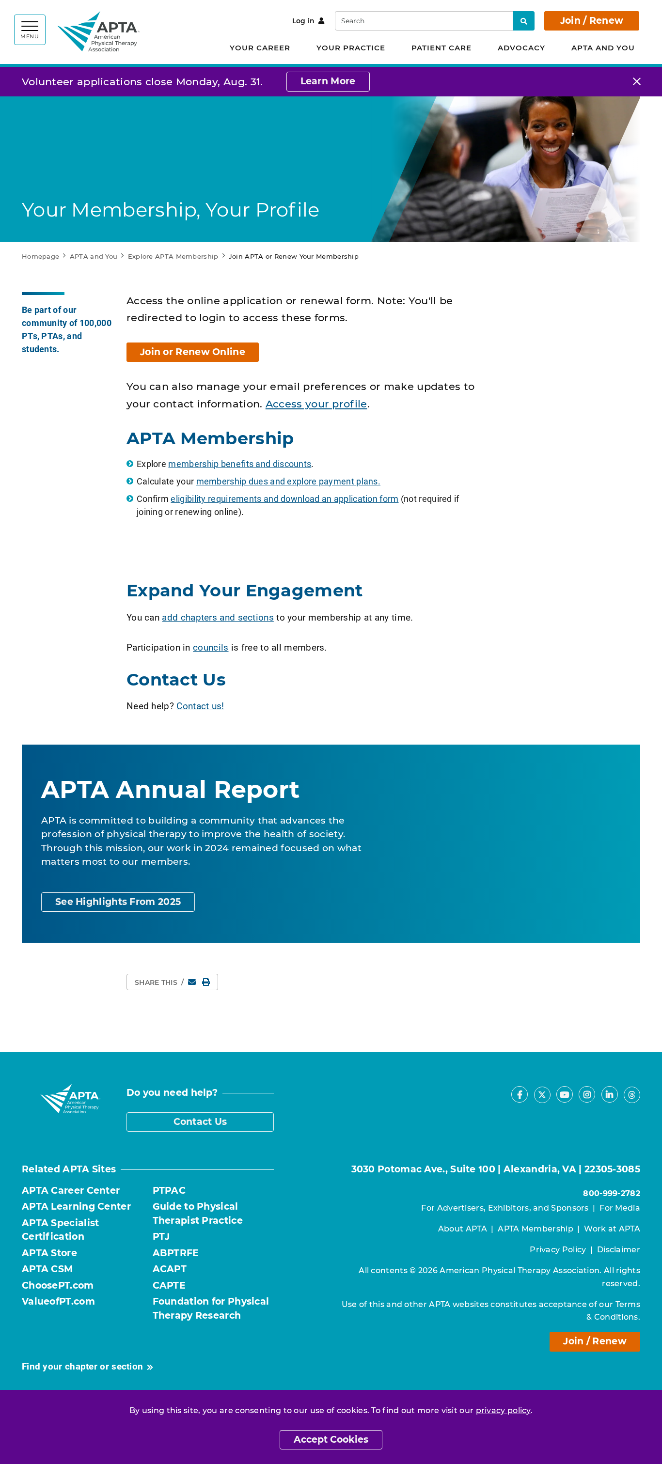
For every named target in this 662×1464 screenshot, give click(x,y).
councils (210, 647)
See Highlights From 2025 (118, 901)
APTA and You (603, 47)
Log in (303, 20)
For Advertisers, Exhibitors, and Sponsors (504, 1208)
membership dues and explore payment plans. (288, 481)
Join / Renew (592, 20)
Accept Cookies (331, 1439)
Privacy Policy (558, 1249)
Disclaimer (618, 1249)
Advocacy (521, 47)
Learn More (328, 81)
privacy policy (503, 1410)
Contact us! (200, 706)
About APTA (462, 1228)
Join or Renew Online (192, 352)
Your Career (260, 47)
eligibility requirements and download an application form (284, 498)
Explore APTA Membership (173, 256)
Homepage (40, 256)
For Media (619, 1208)
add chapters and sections (218, 617)
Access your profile (316, 404)
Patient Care (441, 47)
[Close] (636, 82)
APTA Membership (535, 1228)
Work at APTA (612, 1228)
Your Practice (350, 47)
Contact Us (200, 1121)
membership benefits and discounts (239, 463)
